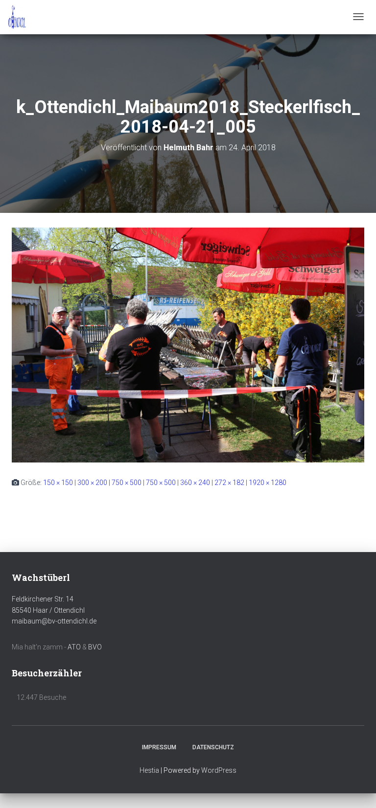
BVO (95, 647)
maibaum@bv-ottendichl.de (54, 621)
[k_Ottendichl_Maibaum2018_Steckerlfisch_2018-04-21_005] (188, 344)
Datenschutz (213, 747)
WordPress (218, 770)
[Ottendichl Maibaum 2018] (17, 17)
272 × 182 (229, 482)
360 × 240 (195, 482)
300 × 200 (92, 482)
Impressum (159, 747)
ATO (74, 647)
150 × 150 (58, 482)
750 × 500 (126, 482)
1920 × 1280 (267, 482)
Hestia (149, 770)
